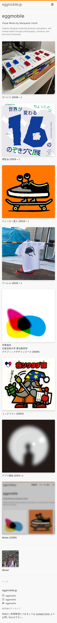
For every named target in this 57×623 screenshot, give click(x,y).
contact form (43, 613)
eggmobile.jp (12, 4)
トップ (5, 581)
